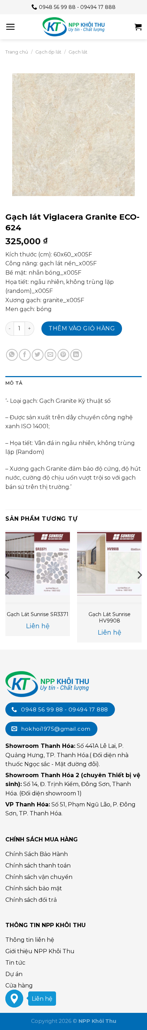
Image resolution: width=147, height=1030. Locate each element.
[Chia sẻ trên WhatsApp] (12, 355)
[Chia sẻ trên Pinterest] (63, 355)
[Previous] (7, 589)
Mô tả (13, 383)
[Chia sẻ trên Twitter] (38, 355)
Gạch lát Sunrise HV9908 (109, 617)
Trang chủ (16, 52)
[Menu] (10, 26)
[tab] (73, 383)
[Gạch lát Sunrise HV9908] (109, 563)
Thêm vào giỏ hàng (82, 328)
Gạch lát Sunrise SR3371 (38, 614)
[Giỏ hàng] (138, 27)
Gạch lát (78, 52)
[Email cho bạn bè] (50, 355)
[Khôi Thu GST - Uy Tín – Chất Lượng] (73, 26)
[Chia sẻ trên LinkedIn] (76, 355)
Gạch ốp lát (48, 52)
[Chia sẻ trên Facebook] (25, 355)
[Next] (139, 589)
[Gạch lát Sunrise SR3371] (37, 563)
